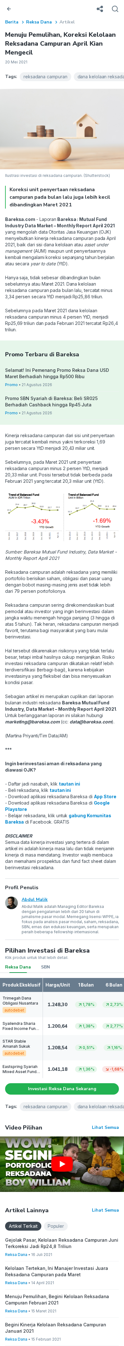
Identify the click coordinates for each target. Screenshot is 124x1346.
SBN (45, 967)
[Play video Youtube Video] (62, 1164)
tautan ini (69, 783)
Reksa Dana (39, 22)
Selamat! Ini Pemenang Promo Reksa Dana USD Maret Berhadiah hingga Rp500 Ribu (57, 373)
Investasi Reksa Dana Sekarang (62, 1089)
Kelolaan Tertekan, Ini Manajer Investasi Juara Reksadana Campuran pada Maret (56, 1271)
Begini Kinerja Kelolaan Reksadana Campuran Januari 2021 (55, 1328)
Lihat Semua (105, 1127)
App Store (105, 796)
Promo (11, 384)
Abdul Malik (35, 899)
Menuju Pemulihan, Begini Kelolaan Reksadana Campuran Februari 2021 (57, 1299)
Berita (11, 22)
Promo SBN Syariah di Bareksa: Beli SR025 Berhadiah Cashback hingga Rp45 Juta (51, 401)
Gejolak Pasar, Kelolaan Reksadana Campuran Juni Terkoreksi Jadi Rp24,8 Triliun (61, 1243)
